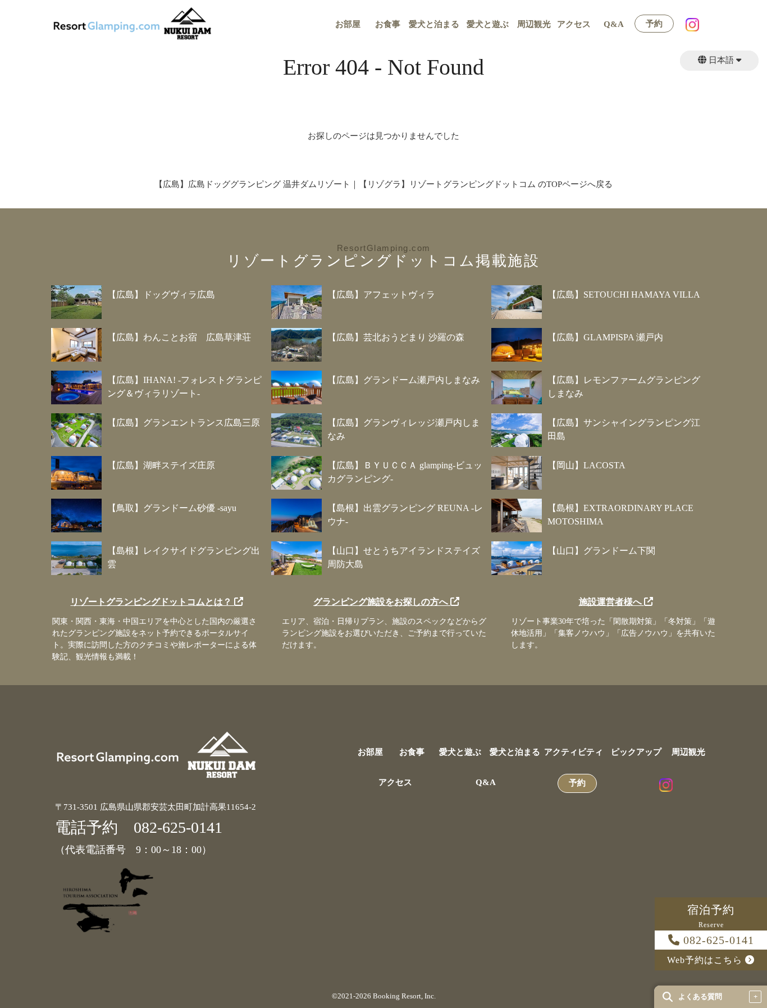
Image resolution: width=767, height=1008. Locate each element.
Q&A (614, 24)
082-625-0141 (717, 940)
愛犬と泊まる (434, 24)
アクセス (574, 24)
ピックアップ (636, 752)
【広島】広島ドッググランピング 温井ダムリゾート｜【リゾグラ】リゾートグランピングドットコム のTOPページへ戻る (383, 184)
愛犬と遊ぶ (488, 24)
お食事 (387, 24)
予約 (654, 24)
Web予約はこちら (706, 960)
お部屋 (347, 24)
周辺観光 (534, 24)
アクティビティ (573, 752)
